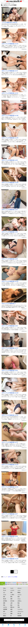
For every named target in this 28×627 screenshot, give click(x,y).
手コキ (4, 590)
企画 (11, 611)
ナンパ (4, 613)
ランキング (13, 622)
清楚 (11, 598)
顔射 (11, 592)
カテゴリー (8, 622)
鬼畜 (11, 613)
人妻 (11, 602)
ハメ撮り (12, 594)
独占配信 (19, 615)
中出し (4, 588)
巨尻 (19, 596)
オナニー (19, 588)
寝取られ (12, 607)
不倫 (19, 607)
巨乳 (4, 596)
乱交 (4, 611)
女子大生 (12, 600)
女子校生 (5, 600)
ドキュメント (20, 611)
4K (11, 615)
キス (4, 592)
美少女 (4, 598)
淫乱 (4, 605)
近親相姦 (5, 609)
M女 (18, 605)
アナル (4, 594)
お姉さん (19, 600)
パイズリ (12, 590)
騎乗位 (19, 592)
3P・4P (19, 613)
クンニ (19, 590)
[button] (23, 620)
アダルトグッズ (19, 622)
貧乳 (11, 596)
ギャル (19, 598)
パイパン (19, 594)
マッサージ (20, 609)
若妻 (4, 602)
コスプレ (5, 607)
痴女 (11, 605)
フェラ (11, 588)
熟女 (19, 602)
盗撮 (11, 609)
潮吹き (4, 615)
